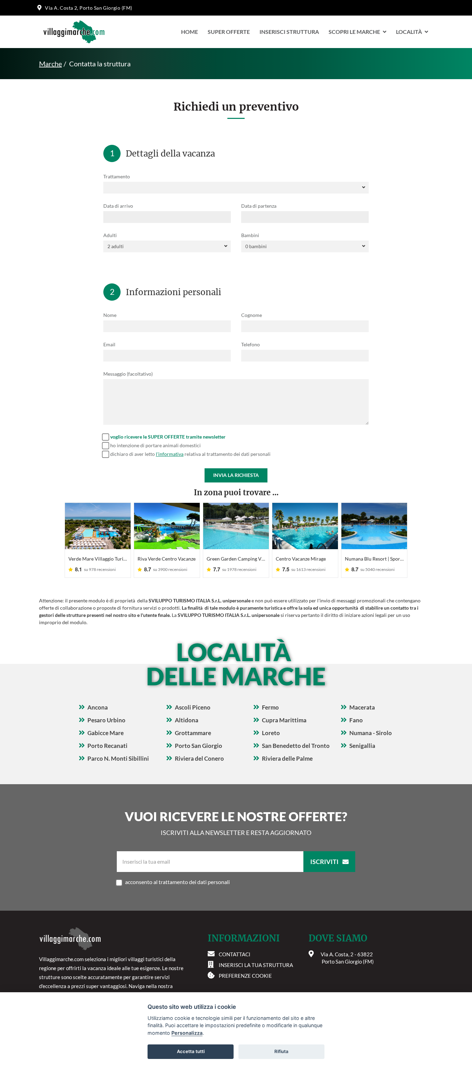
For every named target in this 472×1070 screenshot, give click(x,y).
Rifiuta (281, 1051)
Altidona (186, 720)
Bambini (250, 235)
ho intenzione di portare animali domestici (155, 445)
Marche (50, 63)
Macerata (362, 707)
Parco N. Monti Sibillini (118, 758)
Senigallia (362, 745)
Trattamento (116, 176)
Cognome (251, 315)
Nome (109, 315)
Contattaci (235, 954)
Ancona (97, 707)
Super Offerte (229, 31)
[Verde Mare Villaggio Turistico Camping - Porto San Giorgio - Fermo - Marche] (98, 526)
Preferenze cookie (245, 976)
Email (109, 344)
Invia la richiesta (236, 475)
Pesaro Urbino (106, 720)
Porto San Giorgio (198, 745)
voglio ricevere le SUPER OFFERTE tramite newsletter (168, 437)
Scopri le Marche (354, 31)
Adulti (110, 235)
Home (189, 31)
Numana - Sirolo (370, 732)
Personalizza (186, 1033)
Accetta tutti (191, 1051)
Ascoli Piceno (192, 707)
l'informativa (169, 454)
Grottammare (193, 732)
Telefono (250, 344)
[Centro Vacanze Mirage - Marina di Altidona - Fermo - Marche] (305, 526)
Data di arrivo (118, 206)
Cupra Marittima (284, 720)
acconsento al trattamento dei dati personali (177, 882)
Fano (356, 720)
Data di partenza (258, 206)
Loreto (271, 732)
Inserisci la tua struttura (256, 965)
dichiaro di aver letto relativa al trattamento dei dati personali (190, 454)
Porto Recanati (107, 745)
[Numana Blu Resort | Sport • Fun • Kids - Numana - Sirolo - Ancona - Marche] (374, 526)
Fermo (270, 707)
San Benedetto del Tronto (296, 745)
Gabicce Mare (105, 732)
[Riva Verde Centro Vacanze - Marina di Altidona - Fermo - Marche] (167, 526)
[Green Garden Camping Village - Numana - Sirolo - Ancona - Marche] (236, 526)
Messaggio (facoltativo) (128, 374)
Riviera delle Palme (287, 758)
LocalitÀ (409, 31)
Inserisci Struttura (289, 31)
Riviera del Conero (199, 758)
